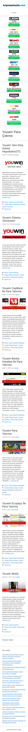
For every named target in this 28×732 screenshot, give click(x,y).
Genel (6, 202)
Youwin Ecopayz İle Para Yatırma (14, 505)
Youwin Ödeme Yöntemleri (11, 219)
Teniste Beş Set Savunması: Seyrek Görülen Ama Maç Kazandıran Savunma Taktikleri (12, 656)
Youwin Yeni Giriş (7, 206)
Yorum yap (7, 209)
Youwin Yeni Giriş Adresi (16, 202)
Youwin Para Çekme (19, 204)
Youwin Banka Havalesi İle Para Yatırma (12, 361)
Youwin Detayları (14, 272)
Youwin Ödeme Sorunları (11, 275)
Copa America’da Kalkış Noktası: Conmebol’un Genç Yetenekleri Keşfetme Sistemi (12, 663)
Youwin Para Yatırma (16, 277)
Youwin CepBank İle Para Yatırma (12, 290)
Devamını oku (6, 197)
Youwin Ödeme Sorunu (11, 345)
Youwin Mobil (8, 204)
